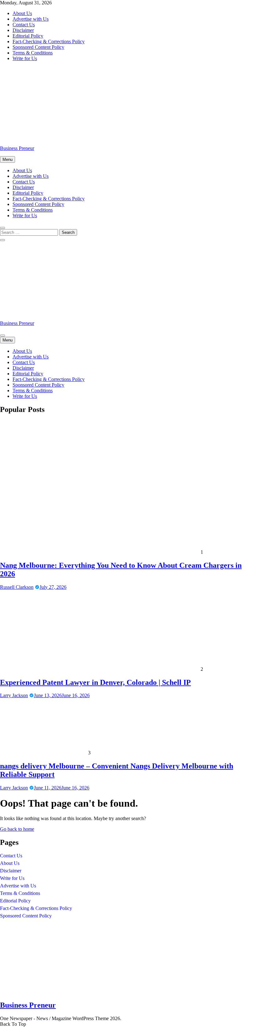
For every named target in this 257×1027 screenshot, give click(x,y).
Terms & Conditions (33, 52)
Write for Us (25, 58)
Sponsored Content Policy (38, 47)
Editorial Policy (28, 36)
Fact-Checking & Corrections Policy (49, 41)
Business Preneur (17, 148)
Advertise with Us (31, 19)
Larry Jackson (14, 695)
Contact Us (24, 24)
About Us (22, 13)
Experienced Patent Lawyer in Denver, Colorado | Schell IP (95, 682)
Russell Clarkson (17, 587)
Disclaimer (23, 30)
